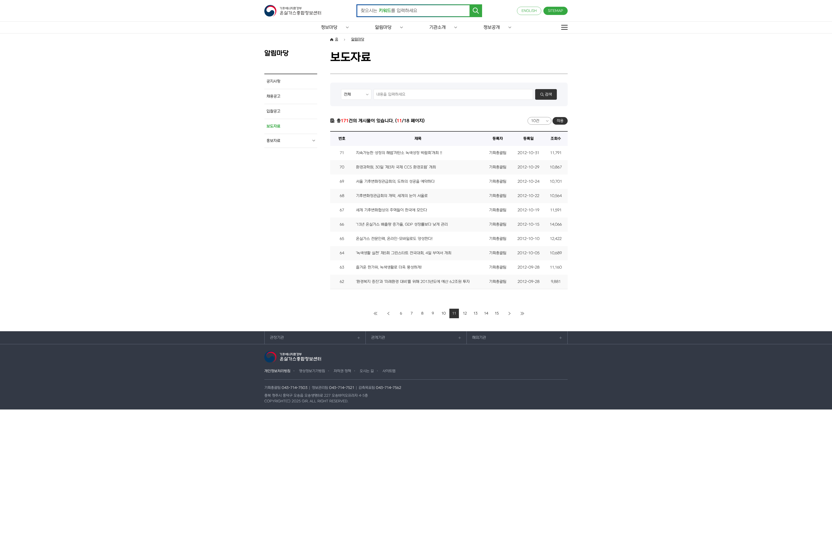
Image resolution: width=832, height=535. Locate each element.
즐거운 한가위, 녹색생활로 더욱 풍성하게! (389, 267)
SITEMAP (555, 11)
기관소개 (437, 27)
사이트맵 (388, 371)
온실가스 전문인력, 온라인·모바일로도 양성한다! (394, 239)
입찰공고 (273, 111)
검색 (548, 94)
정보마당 (329, 27)
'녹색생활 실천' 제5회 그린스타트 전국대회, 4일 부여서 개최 (403, 253)
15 (497, 313)
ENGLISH (529, 11)
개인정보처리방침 (277, 371)
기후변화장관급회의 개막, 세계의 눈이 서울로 (392, 196)
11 (454, 313)
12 (465, 313)
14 (486, 313)
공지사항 (273, 81)
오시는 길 (367, 371)
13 (475, 313)
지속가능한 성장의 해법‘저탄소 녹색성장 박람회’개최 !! (399, 153)
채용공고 (273, 96)
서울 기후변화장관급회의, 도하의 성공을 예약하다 (395, 181)
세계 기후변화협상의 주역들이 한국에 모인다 (391, 210)
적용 (560, 121)
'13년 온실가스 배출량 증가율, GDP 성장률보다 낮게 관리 (402, 224)
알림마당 (383, 27)
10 (443, 313)
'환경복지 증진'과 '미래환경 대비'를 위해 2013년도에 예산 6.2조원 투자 (413, 282)
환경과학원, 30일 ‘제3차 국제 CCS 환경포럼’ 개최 (396, 167)
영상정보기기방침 (312, 371)
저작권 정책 (342, 371)
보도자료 (273, 126)
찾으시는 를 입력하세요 (389, 11)
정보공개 (491, 27)
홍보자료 (273, 141)
